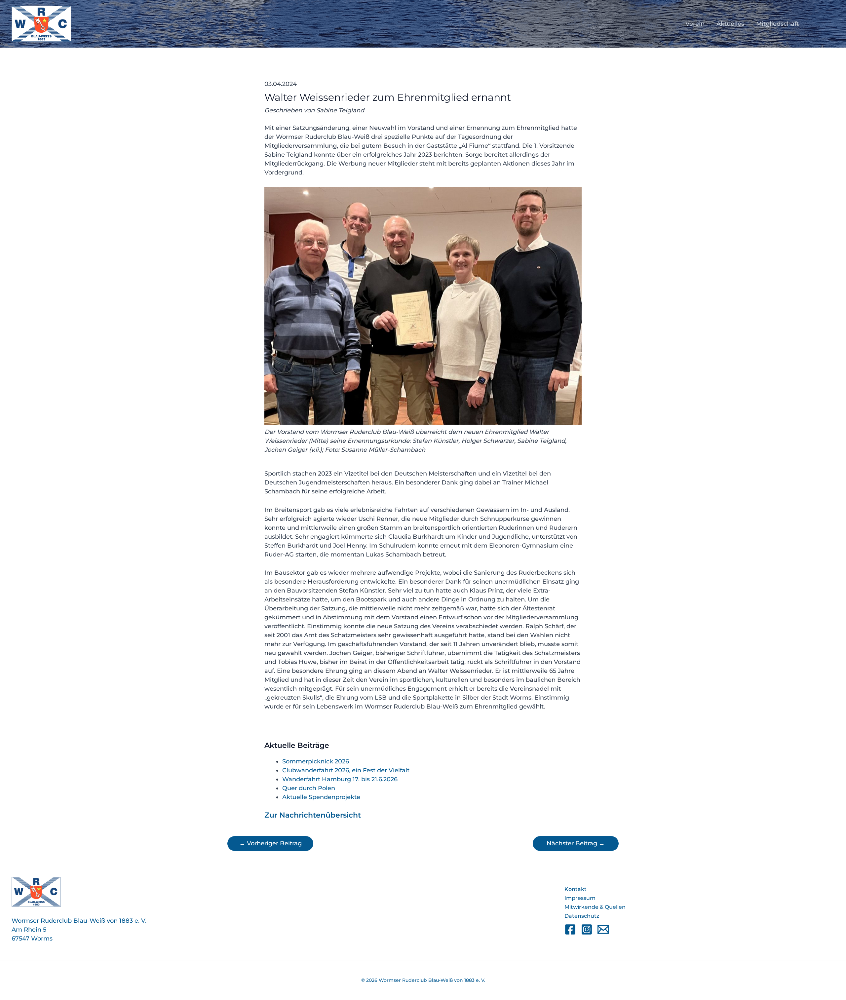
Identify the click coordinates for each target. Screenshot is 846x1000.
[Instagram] (587, 929)
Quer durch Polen (308, 788)
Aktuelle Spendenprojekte (321, 797)
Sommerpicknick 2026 (315, 761)
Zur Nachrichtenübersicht (312, 815)
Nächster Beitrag (576, 843)
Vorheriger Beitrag (270, 843)
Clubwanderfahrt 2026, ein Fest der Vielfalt (345, 770)
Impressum (580, 898)
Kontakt (575, 889)
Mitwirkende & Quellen (595, 907)
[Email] (603, 929)
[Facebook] (570, 929)
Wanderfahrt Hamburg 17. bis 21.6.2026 (340, 779)
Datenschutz (581, 916)
